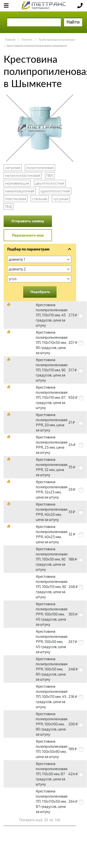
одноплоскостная (55, 191)
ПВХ (49, 175)
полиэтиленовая (40, 167)
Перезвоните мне (28, 235)
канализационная (19, 191)
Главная (10, 39)
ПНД (8, 206)
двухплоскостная (49, 183)
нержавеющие (17, 183)
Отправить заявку (27, 221)
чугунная (60, 198)
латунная (12, 167)
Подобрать (40, 291)
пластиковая (15, 198)
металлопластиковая (22, 175)
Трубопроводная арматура (56, 39)
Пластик (27, 39)
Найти (73, 22)
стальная (39, 198)
